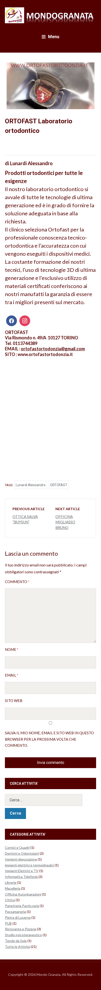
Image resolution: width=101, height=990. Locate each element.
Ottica (10, 900)
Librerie (10, 882)
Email (11, 675)
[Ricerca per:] (50, 800)
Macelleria (12, 888)
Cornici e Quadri (17, 847)
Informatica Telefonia (21, 877)
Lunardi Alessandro (31, 485)
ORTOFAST (58, 485)
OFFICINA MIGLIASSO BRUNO (65, 522)
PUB (8, 923)
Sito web (13, 700)
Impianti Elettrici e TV (21, 871)
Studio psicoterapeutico (23, 935)
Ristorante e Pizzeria (20, 929)
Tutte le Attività (17, 946)
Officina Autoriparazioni (23, 894)
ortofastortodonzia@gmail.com (53, 348)
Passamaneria (15, 911)
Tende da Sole (16, 941)
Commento (17, 581)
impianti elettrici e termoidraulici (29, 865)
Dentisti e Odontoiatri (22, 853)
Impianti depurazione (21, 859)
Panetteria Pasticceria (22, 906)
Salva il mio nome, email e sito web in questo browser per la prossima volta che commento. (49, 739)
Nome (11, 649)
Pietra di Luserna (18, 917)
